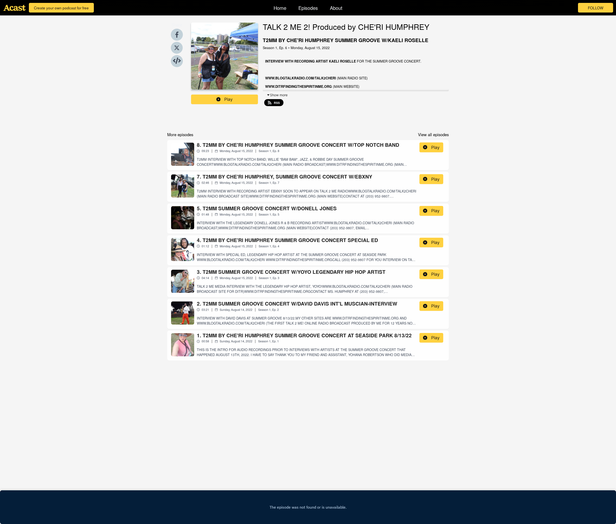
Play (228, 99)
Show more (279, 95)
